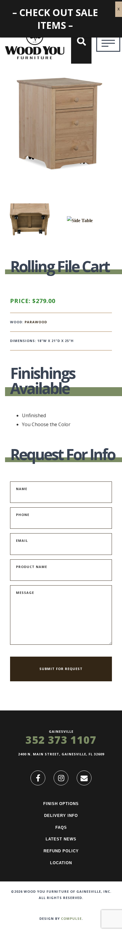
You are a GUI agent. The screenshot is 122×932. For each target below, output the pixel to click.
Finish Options (61, 803)
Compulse (71, 918)
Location (61, 863)
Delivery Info (61, 815)
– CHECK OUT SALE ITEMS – (55, 19)
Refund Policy (61, 851)
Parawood (36, 322)
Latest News (61, 839)
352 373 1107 (61, 740)
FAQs (61, 827)
